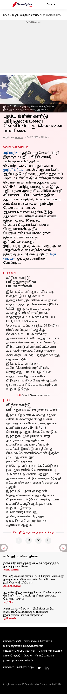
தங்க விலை (11, 570)
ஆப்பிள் (8, 602)
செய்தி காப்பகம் (44, 656)
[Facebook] (19, 540)
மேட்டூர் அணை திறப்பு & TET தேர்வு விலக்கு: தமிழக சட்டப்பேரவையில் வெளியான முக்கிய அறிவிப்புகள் (33, 579)
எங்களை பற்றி (12, 641)
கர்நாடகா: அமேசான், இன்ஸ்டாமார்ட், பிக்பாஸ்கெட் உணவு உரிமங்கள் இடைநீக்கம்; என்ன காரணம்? (28, 612)
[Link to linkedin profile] (47, 668)
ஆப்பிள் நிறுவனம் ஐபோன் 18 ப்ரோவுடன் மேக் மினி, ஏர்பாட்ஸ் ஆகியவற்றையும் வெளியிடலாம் (32, 596)
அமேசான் (9, 618)
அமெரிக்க (12, 153)
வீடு (5, 15)
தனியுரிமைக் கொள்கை (38, 641)
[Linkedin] (48, 540)
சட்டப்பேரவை (12, 586)
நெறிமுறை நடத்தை (50, 651)
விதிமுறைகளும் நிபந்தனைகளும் (23, 646)
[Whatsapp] (28, 540)
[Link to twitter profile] (39, 668)
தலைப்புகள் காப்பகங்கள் (18, 660)
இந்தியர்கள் (14, 170)
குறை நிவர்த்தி (11, 656)
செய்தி (14, 15)
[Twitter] (38, 540)
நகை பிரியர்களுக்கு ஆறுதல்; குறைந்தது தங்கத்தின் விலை (31, 565)
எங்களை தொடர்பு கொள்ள (19, 651)
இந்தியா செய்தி (29, 15)
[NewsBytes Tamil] (22, 4)
